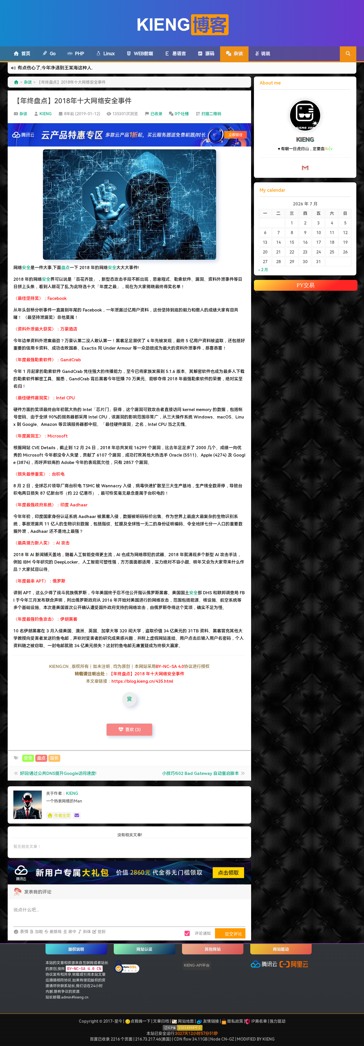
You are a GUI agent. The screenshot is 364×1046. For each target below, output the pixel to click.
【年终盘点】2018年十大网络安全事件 (72, 101)
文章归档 (161, 1021)
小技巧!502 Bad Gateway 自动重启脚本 (200, 773)
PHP (78, 53)
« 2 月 (263, 269)
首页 (24, 53)
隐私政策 (234, 1021)
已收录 (156, 114)
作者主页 (62, 815)
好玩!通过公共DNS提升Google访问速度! (58, 773)
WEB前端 (142, 53)
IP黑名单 (259, 1021)
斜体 (86, 931)
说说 (265, 53)
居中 (71, 931)
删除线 (55, 931)
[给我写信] (77, 815)
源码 (208, 53)
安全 (26, 267)
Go (51, 53)
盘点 (65, 267)
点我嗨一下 (140, 1021)
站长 (54, 758)
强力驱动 (278, 1021)
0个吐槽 (182, 114)
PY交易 (306, 285)
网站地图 (185, 1021)
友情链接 (210, 1021)
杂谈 (237, 53)
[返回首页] (16, 82)
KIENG (45, 114)
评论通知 (203, 933)
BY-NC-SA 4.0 (170, 666)
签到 (101, 931)
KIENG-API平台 (197, 965)
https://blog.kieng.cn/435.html (142, 681)
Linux (108, 53)
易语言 (178, 53)
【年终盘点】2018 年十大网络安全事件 (146, 673)
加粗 (38, 931)
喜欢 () (133, 729)
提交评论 (233, 933)
